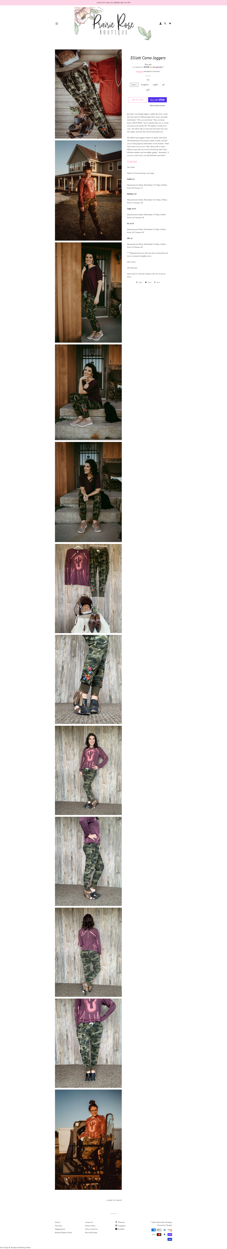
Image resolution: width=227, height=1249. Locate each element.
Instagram (122, 1226)
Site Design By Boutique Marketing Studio (15, 1247)
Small (134, 85)
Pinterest (121, 1222)
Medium (145, 85)
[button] (148, 67)
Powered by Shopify (164, 1225)
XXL (148, 90)
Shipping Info (60, 1229)
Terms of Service (91, 1229)
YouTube (121, 1229)
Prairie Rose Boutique (164, 1222)
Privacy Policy (90, 1226)
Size (148, 80)
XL (163, 85)
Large (155, 85)
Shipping (139, 71)
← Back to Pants (113, 1200)
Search (57, 1222)
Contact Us (89, 1222)
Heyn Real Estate (91, 1232)
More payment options (157, 105)
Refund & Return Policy (63, 1232)
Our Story (58, 1226)
